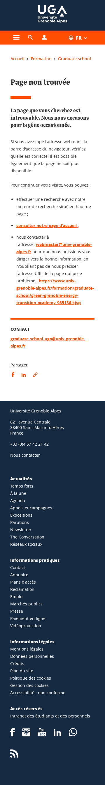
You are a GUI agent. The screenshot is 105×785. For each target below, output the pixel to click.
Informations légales (32, 641)
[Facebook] (12, 734)
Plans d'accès (23, 582)
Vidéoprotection (25, 625)
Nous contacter (25, 455)
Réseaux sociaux (26, 544)
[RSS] (14, 755)
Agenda (17, 500)
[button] (30, 38)
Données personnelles (32, 656)
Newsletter (21, 529)
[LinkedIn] (57, 734)
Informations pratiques (35, 560)
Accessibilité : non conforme (37, 692)
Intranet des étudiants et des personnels (50, 716)
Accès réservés (26, 708)
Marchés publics (26, 604)
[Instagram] (26, 734)
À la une (18, 493)
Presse (16, 611)
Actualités (21, 478)
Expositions (21, 515)
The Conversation (27, 537)
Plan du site (21, 671)
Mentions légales (26, 649)
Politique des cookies (30, 678)
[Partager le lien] (35, 375)
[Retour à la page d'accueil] (52, 15)
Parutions (19, 522)
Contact (17, 567)
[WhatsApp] (73, 734)
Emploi (17, 596)
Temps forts (21, 486)
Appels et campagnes (31, 508)
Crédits (17, 663)
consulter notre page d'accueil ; (47, 225)
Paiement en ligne (28, 618)
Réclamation (22, 589)
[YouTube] (42, 734)
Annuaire (19, 574)
